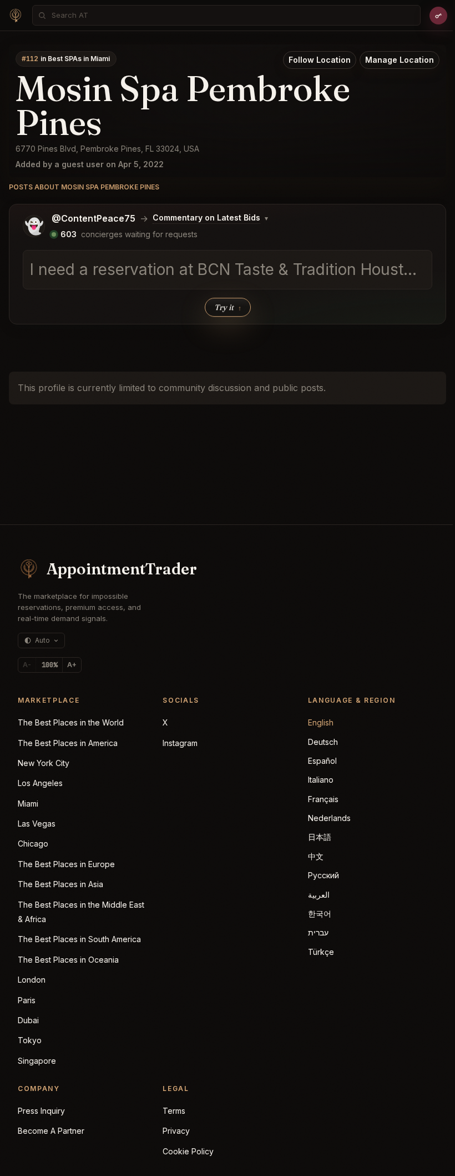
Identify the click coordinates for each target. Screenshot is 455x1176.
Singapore (37, 1060)
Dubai (28, 1020)
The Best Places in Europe (66, 864)
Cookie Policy (188, 1151)
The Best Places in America (68, 743)
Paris (27, 1000)
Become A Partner (51, 1130)
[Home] (15, 15)
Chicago (33, 843)
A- (27, 664)
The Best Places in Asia (60, 884)
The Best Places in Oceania (68, 959)
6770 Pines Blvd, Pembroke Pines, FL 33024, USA (107, 148)
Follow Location (320, 59)
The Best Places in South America (79, 939)
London (32, 979)
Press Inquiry (41, 1110)
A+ (72, 664)
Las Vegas (36, 823)
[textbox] (227, 270)
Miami (28, 803)
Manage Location (399, 59)
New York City (43, 763)
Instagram (180, 743)
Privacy (176, 1130)
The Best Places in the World (71, 722)
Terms (174, 1110)
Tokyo (30, 1040)
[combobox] (229, 15)
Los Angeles (40, 783)
